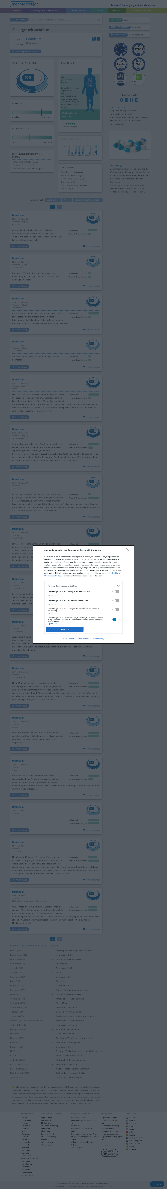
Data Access (83, 639)
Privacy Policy (98, 639)
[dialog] (83, 594)
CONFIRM (65, 629)
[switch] (115, 591)
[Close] (128, 550)
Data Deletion (68, 639)
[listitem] (83, 586)
